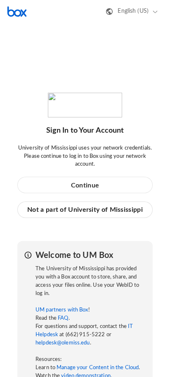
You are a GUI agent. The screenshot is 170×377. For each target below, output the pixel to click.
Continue (85, 185)
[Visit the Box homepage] (17, 11)
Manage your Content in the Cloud (98, 367)
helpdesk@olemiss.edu (62, 343)
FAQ (63, 318)
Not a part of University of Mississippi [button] (85, 209)
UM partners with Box (61, 310)
